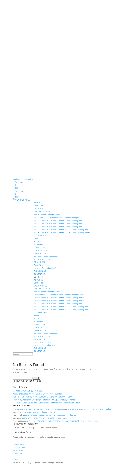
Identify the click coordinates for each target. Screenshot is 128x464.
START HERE (39, 206)
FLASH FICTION (40, 250)
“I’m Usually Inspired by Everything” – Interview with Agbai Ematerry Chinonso (44, 400)
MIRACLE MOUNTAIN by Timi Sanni (27, 391)
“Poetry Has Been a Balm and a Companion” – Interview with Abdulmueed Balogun (46, 403)
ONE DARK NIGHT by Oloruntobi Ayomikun (40, 412)
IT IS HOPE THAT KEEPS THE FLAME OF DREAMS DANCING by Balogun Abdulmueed (63, 421)
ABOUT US (38, 203)
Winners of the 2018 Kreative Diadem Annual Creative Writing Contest (62, 229)
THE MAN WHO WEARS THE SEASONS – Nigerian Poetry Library (39, 409)
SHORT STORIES (41, 247)
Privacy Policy (18, 444)
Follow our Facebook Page (27, 380)
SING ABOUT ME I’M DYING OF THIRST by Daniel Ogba (44, 418)
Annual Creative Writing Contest (47, 215)
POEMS (37, 241)
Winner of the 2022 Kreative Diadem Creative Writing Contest (59, 217)
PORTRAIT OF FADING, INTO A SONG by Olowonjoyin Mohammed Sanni (42, 397)
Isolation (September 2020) (45, 268)
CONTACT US (39, 274)
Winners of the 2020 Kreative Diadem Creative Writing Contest (59, 223)
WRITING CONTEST (42, 212)
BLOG (36, 238)
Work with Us (18, 450)
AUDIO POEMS (40, 244)
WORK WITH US (40, 209)
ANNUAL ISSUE (40, 262)
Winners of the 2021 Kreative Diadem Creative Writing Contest (59, 220)
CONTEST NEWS (41, 235)
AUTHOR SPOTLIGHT (43, 259)
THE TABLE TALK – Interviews (46, 256)
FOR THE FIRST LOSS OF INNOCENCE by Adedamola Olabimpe (51, 415)
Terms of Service (19, 447)
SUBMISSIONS (40, 271)
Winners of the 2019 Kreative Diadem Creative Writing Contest (59, 226)
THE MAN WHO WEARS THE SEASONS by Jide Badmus (90, 409)
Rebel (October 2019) (42, 265)
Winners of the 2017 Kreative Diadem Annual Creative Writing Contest (62, 232)
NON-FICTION (40, 253)
